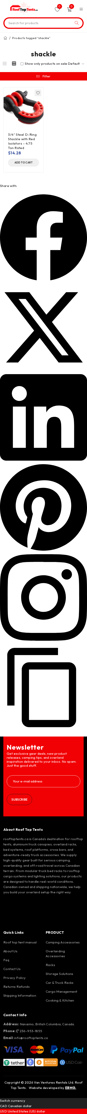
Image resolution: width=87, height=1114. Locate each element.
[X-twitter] (47, 904)
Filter (46, 76)
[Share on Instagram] (43, 639)
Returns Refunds (16, 986)
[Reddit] (60, 904)
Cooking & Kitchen (60, 1000)
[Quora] (8, 916)
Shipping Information (19, 995)
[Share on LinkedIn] (43, 459)
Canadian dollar (20, 1106)
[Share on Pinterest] (43, 549)
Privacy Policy (14, 978)
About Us (10, 951)
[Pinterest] (34, 904)
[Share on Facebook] (43, 279)
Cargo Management (61, 991)
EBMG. (70, 1088)
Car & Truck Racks (60, 982)
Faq (6, 960)
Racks (50, 965)
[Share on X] (43, 369)
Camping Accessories (63, 942)
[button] (23, 163)
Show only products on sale (45, 64)
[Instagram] (21, 904)
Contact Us (12, 969)
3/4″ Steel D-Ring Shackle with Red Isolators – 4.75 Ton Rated (22, 141)
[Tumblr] (73, 904)
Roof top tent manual (20, 942)
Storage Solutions (59, 974)
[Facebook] (8, 904)
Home (5, 38)
